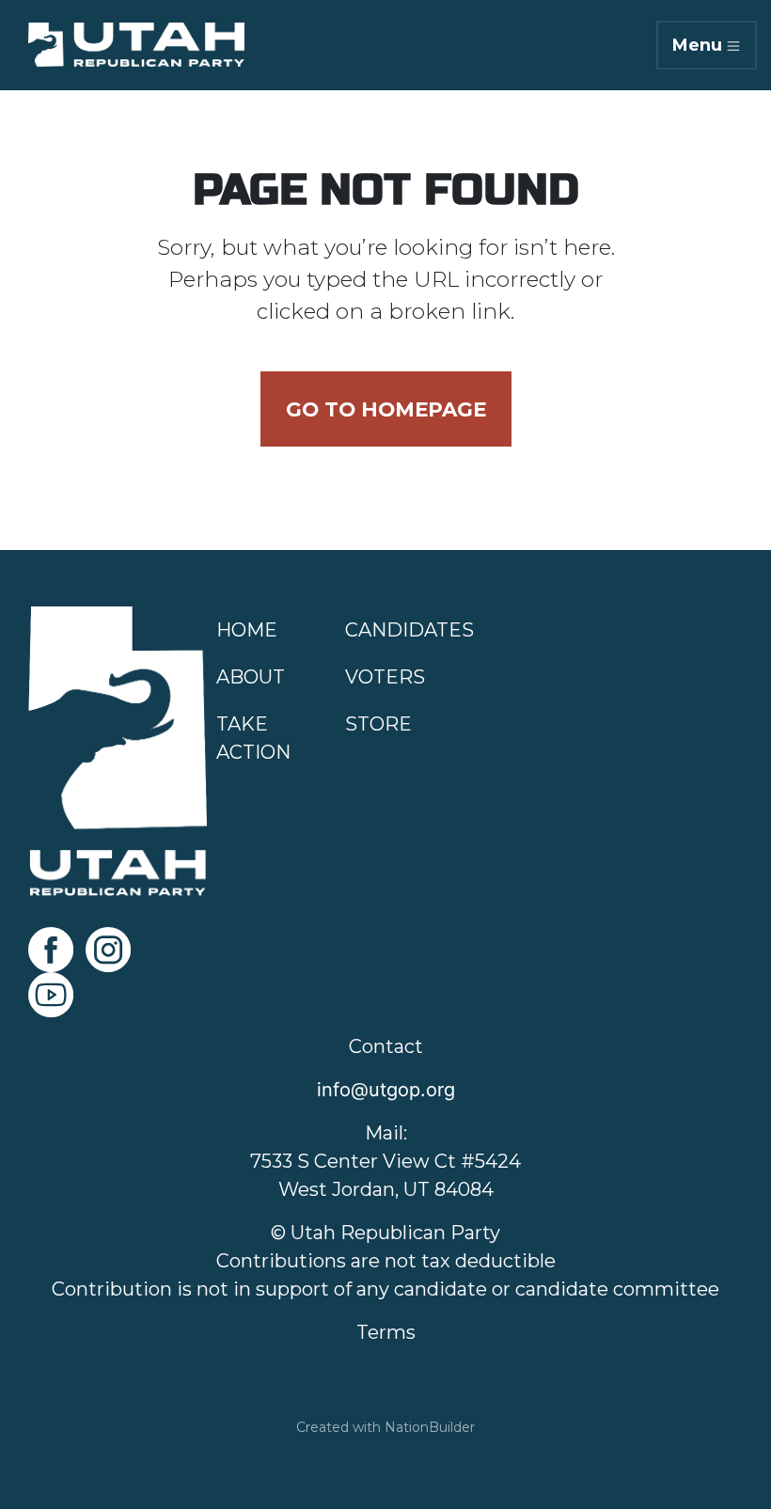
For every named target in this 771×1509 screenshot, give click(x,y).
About (250, 677)
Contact (386, 1046)
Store (378, 724)
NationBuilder (430, 1427)
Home (246, 630)
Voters (385, 677)
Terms (386, 1332)
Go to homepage (386, 409)
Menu (697, 45)
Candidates (409, 630)
